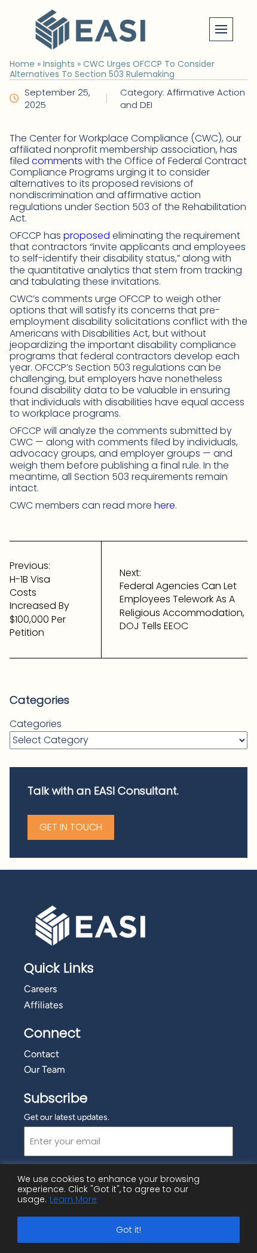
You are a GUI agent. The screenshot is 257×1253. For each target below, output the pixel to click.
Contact (41, 1054)
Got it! (128, 1230)
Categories (36, 724)
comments (57, 161)
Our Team (44, 1069)
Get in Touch (70, 827)
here (164, 505)
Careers (40, 989)
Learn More (73, 1199)
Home (22, 64)
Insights (59, 64)
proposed (86, 235)
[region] (128, 1208)
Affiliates (43, 1005)
